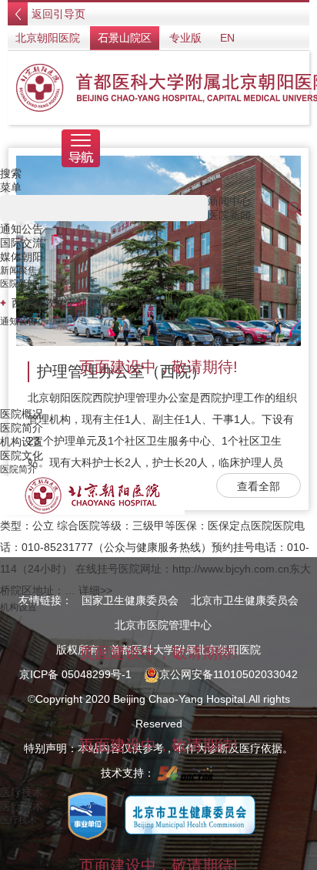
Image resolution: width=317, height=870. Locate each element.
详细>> (95, 590)
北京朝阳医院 (47, 38)
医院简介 (18, 469)
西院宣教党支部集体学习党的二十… (98, 303)
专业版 (185, 38)
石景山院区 (125, 38)
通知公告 (18, 321)
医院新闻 (18, 283)
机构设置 (18, 607)
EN (227, 38)
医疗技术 (18, 820)
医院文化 (18, 699)
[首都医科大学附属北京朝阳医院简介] (92, 495)
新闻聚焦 (18, 270)
